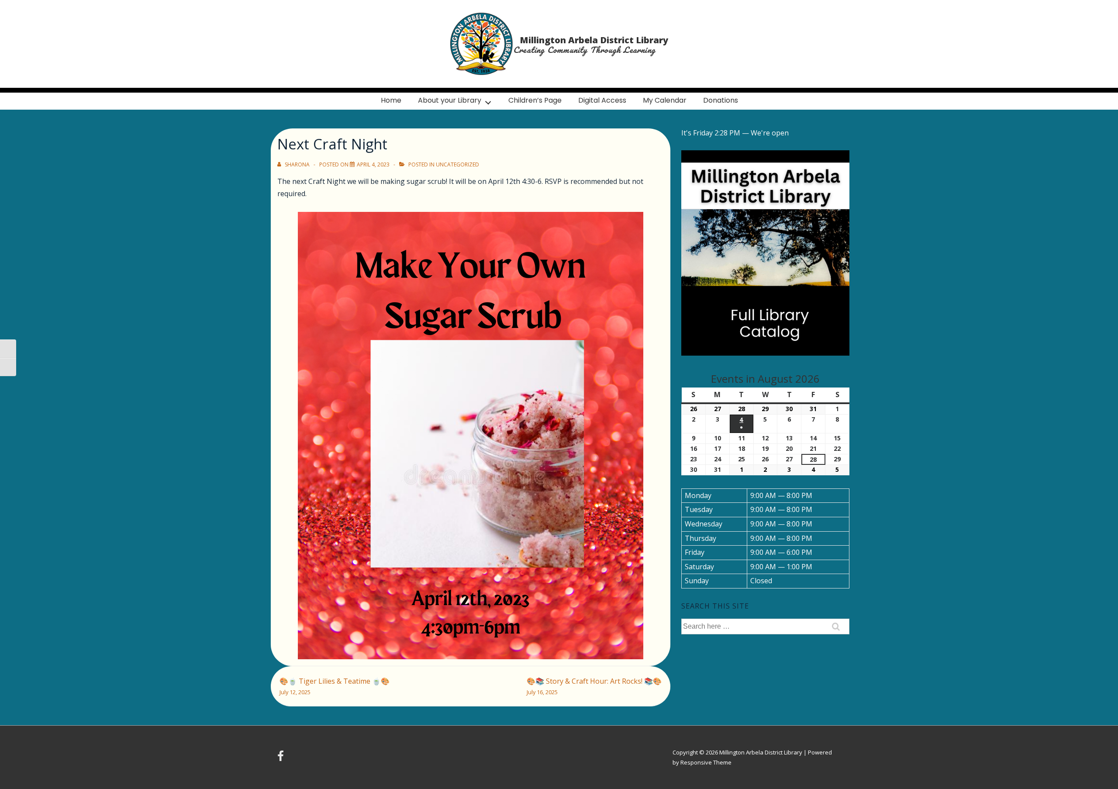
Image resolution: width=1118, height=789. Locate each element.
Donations (720, 100)
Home (391, 100)
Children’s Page (535, 100)
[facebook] (281, 759)
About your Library (449, 100)
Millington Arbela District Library (594, 40)
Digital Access (602, 100)
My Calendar (665, 100)
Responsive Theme (706, 762)
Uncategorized (457, 164)
